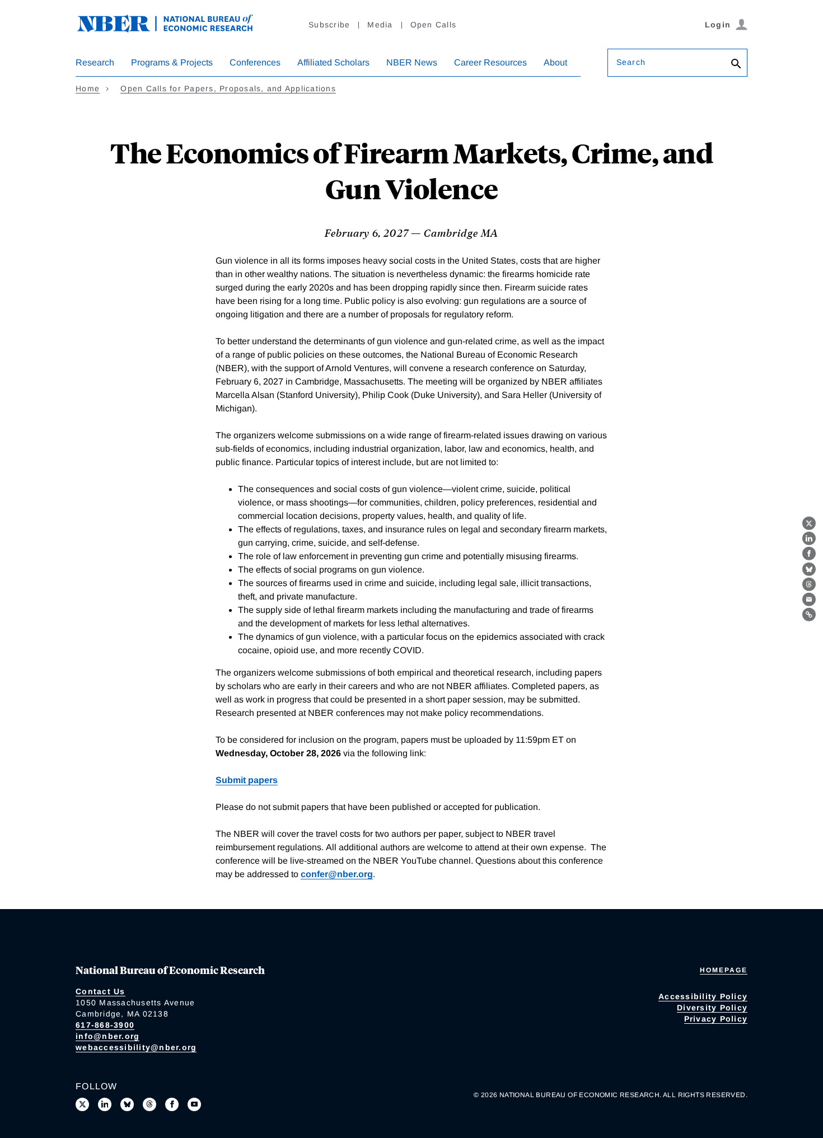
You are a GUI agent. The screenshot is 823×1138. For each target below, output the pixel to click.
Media (379, 24)
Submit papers (247, 780)
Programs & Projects (172, 62)
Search (631, 62)
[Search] (736, 64)
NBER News (411, 62)
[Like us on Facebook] (172, 1104)
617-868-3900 (105, 1024)
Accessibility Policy (702, 996)
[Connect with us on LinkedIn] (104, 1104)
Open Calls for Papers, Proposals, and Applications (228, 88)
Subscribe (329, 24)
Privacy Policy (716, 1018)
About (555, 62)
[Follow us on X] (82, 1104)
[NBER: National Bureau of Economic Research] (174, 29)
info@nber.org (107, 1036)
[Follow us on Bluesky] (127, 1104)
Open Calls (433, 24)
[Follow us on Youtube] (194, 1104)
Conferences (255, 62)
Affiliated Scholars (333, 62)
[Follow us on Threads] (149, 1104)
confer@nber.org (337, 874)
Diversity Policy (712, 1007)
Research (95, 62)
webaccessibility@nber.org (136, 1047)
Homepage (723, 970)
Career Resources (490, 62)
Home (88, 88)
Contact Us (100, 991)
